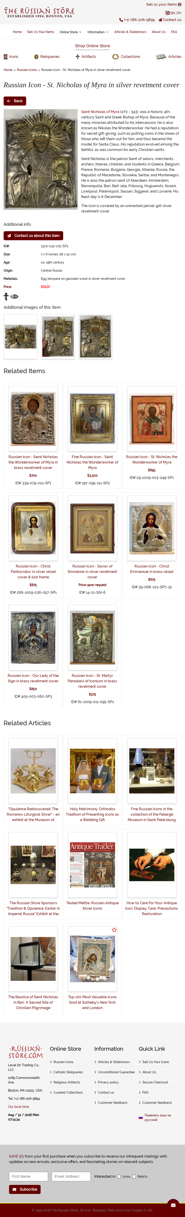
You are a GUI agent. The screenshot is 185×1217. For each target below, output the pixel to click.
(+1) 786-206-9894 (139, 20)
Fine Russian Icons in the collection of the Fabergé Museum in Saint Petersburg (152, 814)
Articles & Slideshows (130, 32)
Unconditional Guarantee (116, 1072)
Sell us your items (161, 4)
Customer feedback (112, 1102)
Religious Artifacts (66, 1082)
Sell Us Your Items (40, 32)
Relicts (143, 1176)
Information (96, 32)
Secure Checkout (155, 1082)
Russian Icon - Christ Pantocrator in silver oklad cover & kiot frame (33, 571)
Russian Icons (63, 1062)
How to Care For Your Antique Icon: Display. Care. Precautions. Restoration (151, 908)
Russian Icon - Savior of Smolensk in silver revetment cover (92, 571)
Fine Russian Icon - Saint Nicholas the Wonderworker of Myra (92, 462)
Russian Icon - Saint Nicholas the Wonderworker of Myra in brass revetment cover (33, 462)
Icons (126, 1176)
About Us (159, 32)
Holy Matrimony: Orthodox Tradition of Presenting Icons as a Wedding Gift (92, 814)
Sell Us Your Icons (155, 1062)
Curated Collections (68, 1092)
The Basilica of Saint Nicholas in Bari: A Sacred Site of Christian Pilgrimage (33, 1002)
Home (17, 32)
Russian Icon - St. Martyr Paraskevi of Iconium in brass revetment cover (92, 681)
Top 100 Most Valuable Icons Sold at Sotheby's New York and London (92, 1002)
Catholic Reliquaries (68, 1072)
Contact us (172, 20)
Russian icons (27, 70)
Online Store (69, 32)
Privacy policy (108, 1082)
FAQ (174, 32)
